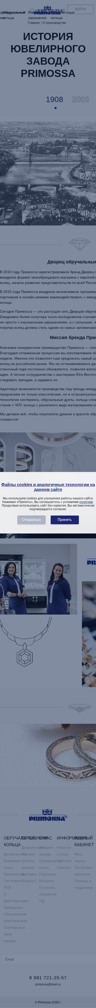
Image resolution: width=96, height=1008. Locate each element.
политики (86, 502)
